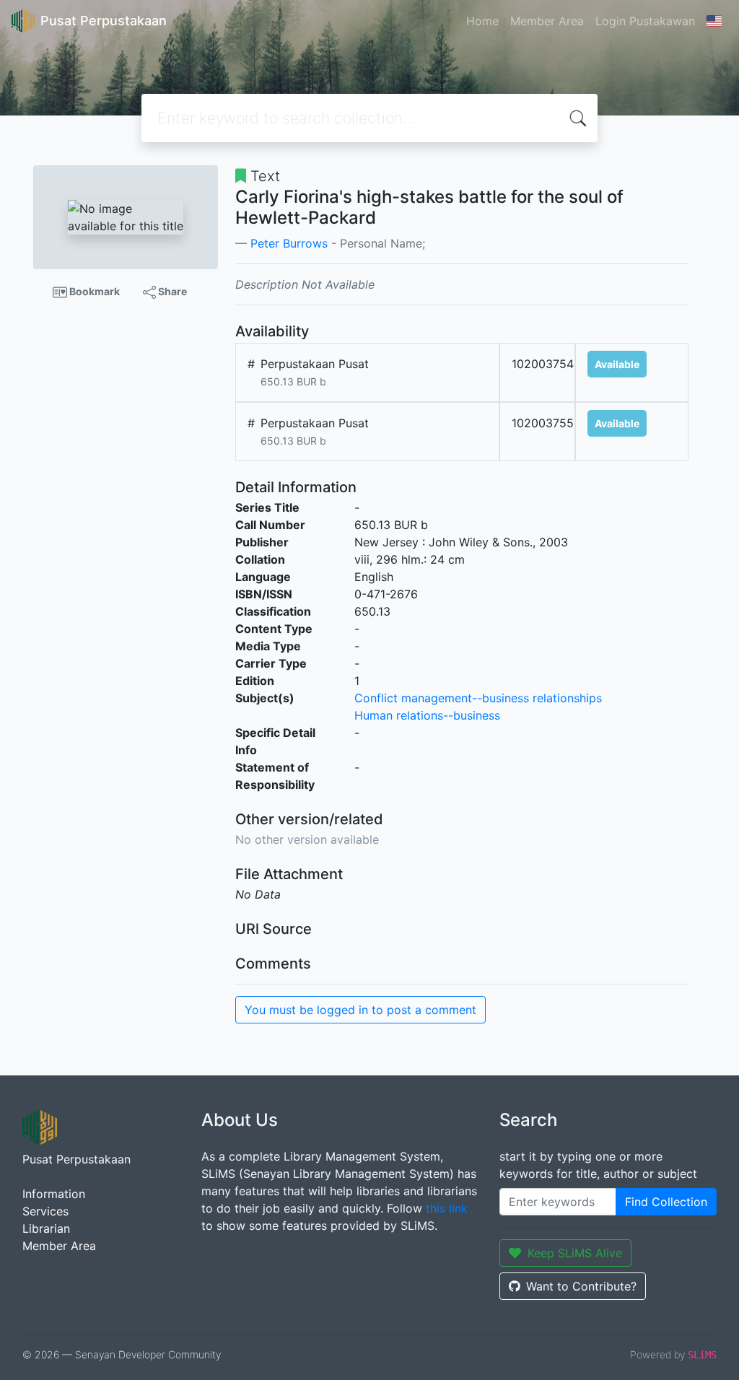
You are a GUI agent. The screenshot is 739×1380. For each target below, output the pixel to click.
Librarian (46, 1228)
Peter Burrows (289, 243)
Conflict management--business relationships (478, 698)
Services (45, 1211)
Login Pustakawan (645, 21)
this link (447, 1208)
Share (171, 291)
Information (53, 1194)
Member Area (547, 21)
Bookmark (93, 291)
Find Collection (666, 1202)
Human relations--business (427, 715)
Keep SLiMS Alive (575, 1253)
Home (482, 21)
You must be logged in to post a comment (360, 1010)
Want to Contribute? (581, 1286)
